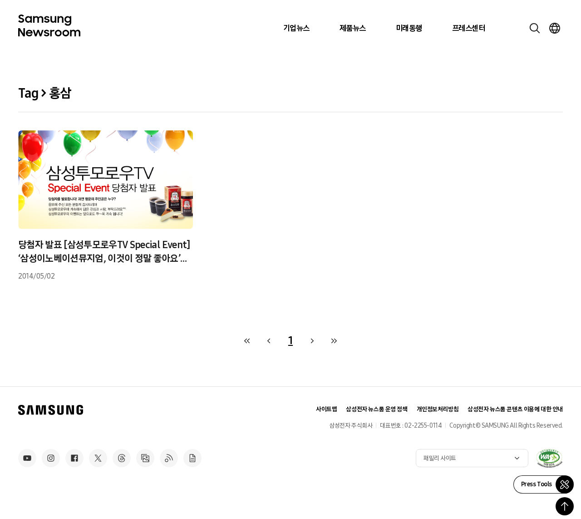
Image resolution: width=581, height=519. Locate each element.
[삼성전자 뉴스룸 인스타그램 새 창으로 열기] (51, 458)
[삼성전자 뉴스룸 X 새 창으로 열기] (98, 458)
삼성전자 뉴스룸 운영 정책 (376, 409)
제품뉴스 (353, 28)
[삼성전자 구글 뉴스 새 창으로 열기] (192, 458)
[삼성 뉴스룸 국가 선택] (555, 28)
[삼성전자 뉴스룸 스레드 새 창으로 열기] (122, 458)
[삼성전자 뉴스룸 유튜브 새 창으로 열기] (27, 458)
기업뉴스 (296, 28)
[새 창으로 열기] (549, 458)
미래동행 (409, 28)
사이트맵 (326, 409)
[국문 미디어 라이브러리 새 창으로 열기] (145, 458)
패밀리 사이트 (439, 458)
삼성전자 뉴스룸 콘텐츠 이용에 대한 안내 (515, 409)
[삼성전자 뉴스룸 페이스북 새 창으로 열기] (74, 458)
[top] (565, 506)
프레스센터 (468, 28)
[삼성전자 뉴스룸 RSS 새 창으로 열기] (169, 458)
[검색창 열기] (535, 28)
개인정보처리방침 (438, 409)
